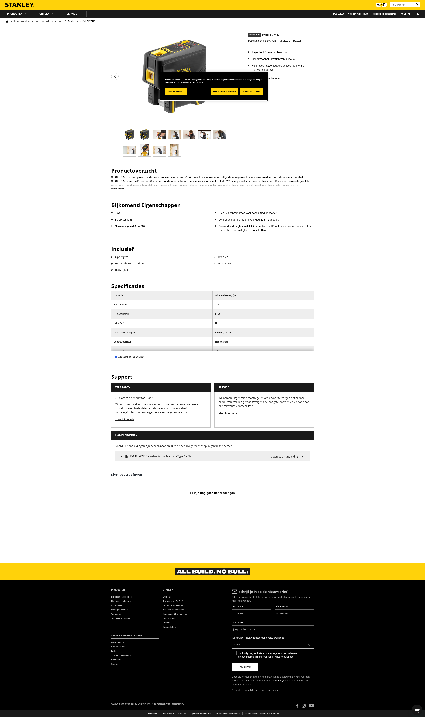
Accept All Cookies (251, 91)
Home (7, 21)
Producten (14, 13)
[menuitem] (16, 14)
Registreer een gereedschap (384, 14)
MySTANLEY (338, 14)
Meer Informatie (228, 413)
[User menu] (417, 14)
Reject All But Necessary (224, 91)
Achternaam (281, 606)
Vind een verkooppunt (358, 14)
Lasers (60, 21)
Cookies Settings (176, 91)
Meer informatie (124, 419)
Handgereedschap (21, 21)
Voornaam (237, 606)
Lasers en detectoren (44, 21)
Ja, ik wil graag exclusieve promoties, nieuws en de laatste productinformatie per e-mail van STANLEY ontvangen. (267, 655)
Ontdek (44, 13)
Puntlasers (73, 21)
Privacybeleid (282, 680)
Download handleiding (284, 456)
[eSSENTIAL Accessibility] (381, 4)
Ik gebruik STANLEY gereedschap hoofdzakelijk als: (258, 637)
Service (71, 13)
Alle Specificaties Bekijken (131, 356)
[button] (297, 706)
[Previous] (115, 76)
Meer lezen (117, 188)
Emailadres (237, 622)
